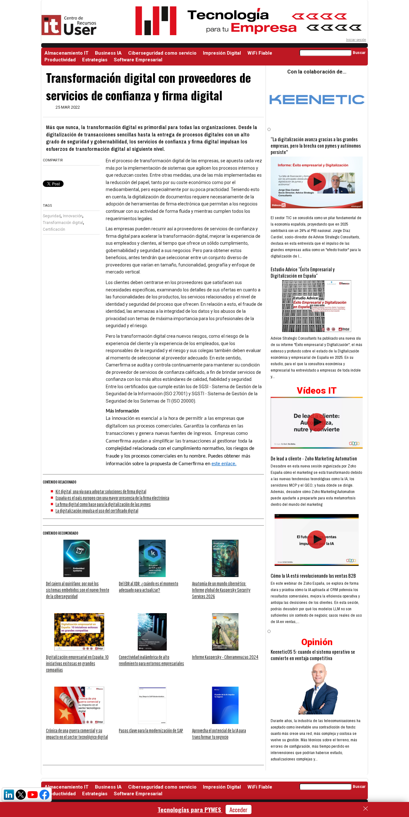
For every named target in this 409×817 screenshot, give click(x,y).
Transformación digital (63, 222)
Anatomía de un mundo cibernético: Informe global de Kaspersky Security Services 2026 (221, 590)
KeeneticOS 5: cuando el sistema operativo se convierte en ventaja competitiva (313, 654)
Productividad (60, 60)
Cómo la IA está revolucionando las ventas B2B (313, 575)
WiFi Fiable (259, 53)
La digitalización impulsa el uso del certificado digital (97, 510)
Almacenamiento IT (66, 53)
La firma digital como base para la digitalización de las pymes (103, 504)
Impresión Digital (222, 53)
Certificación (54, 229)
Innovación (72, 216)
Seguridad (52, 216)
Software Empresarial (138, 60)
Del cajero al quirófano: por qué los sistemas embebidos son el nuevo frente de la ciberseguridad (77, 590)
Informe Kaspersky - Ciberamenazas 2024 (225, 657)
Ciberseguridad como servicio (162, 53)
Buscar (359, 52)
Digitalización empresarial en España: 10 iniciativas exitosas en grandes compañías (77, 663)
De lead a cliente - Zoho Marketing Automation (314, 458)
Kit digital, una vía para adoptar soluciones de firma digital (101, 491)
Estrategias (94, 60)
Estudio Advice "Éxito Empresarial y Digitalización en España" (303, 272)
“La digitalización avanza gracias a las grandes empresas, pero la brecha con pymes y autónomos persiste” (316, 145)
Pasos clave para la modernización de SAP (151, 730)
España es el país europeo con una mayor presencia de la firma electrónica (112, 498)
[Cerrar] (365, 808)
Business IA (108, 53)
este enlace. (224, 463)
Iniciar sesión (356, 40)
